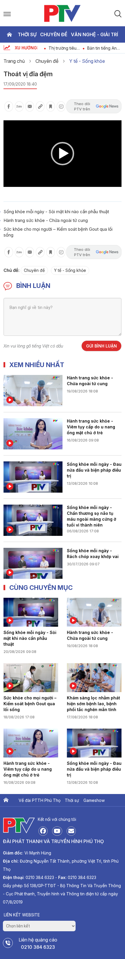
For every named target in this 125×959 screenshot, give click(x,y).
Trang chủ (9, 34)
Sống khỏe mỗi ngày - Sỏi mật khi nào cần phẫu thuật (56, 211)
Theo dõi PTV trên (82, 106)
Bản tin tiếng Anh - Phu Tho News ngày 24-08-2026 (104, 48)
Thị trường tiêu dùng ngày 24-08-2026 (63, 48)
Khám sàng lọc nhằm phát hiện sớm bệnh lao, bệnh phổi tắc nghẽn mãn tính (93, 703)
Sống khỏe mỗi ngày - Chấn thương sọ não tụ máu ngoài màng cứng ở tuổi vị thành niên (91, 516)
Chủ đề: (11, 270)
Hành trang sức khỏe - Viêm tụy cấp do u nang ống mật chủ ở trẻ (91, 426)
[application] (62, 153)
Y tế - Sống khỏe (87, 61)
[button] (62, 153)
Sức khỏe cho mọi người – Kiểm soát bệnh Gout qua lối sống (29, 703)
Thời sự (27, 34)
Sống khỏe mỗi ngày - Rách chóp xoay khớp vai (93, 553)
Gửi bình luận (101, 345)
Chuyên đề (53, 34)
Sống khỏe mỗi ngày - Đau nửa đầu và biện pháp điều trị (94, 470)
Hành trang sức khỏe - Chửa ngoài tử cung (45, 220)
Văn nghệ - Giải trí (94, 34)
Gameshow (94, 800)
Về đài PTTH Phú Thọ (39, 800)
